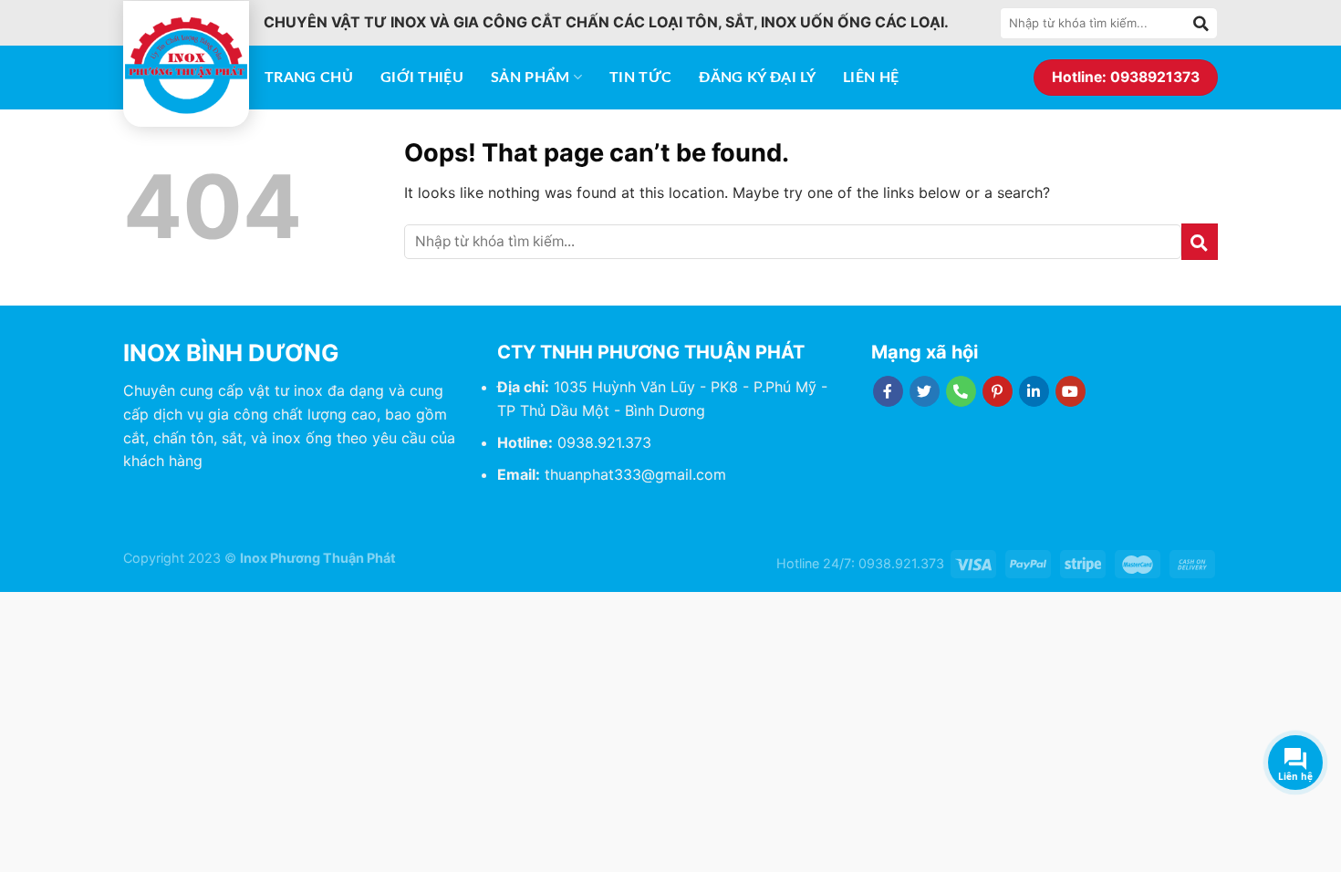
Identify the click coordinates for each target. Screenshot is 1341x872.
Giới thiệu (421, 77)
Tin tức (640, 77)
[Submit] (1201, 22)
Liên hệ (871, 77)
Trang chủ (309, 77)
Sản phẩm (530, 77)
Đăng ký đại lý (757, 77)
